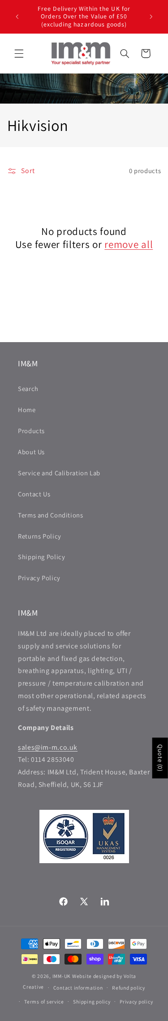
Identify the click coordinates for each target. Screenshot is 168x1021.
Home (27, 409)
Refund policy (128, 987)
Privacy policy (136, 1001)
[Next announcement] (151, 16)
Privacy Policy (39, 577)
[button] (19, 53)
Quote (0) (160, 758)
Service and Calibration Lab (59, 473)
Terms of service (44, 1001)
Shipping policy (91, 1001)
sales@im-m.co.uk (48, 747)
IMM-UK (61, 976)
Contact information (78, 987)
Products (31, 430)
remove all (128, 244)
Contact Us (34, 494)
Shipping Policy (41, 556)
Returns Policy (39, 536)
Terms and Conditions (50, 515)
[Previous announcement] (17, 16)
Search (28, 388)
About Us (31, 452)
